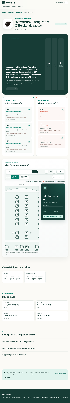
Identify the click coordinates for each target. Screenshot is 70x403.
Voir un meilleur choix (54, 216)
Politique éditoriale (17, 6)
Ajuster (61, 171)
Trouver (35, 171)
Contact (65, 397)
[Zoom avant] (54, 172)
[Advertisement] (23, 53)
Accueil (4, 12)
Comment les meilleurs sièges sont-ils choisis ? (19, 348)
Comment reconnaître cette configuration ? (18, 342)
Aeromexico (19, 12)
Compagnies (6, 6)
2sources (7, 377)
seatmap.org (6, 394)
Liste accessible (59, 177)
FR (66, 2)
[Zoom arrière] (46, 172)
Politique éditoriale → (60, 373)
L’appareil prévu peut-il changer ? (14, 355)
